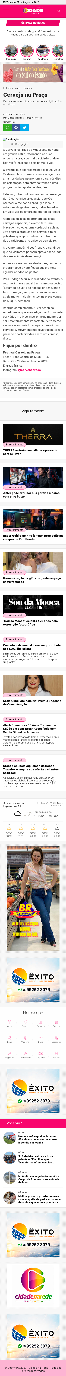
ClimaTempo (57, 805)
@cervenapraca (29, 370)
